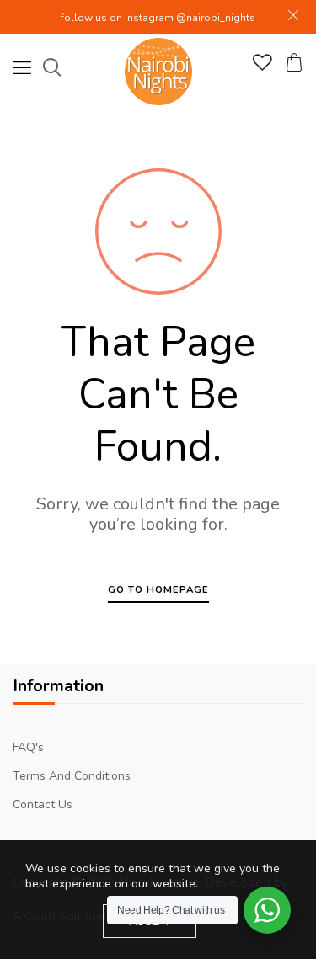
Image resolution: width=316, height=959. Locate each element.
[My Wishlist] (262, 67)
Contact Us (42, 804)
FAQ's (28, 747)
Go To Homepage (158, 589)
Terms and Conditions (72, 776)
